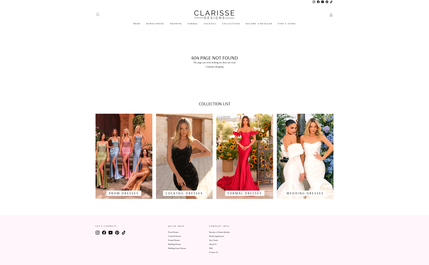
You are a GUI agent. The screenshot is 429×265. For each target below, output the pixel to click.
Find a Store (287, 24)
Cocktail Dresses (174, 236)
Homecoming (155, 24)
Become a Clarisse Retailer (219, 232)
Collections (231, 24)
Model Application (216, 236)
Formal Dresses (174, 240)
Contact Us (213, 252)
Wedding (176, 24)
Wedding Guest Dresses (177, 248)
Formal (193, 24)
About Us (213, 244)
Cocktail (210, 24)
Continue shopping (214, 67)
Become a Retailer (259, 24)
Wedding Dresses (174, 244)
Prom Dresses (173, 232)
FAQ (211, 248)
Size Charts (213, 240)
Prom (136, 24)
